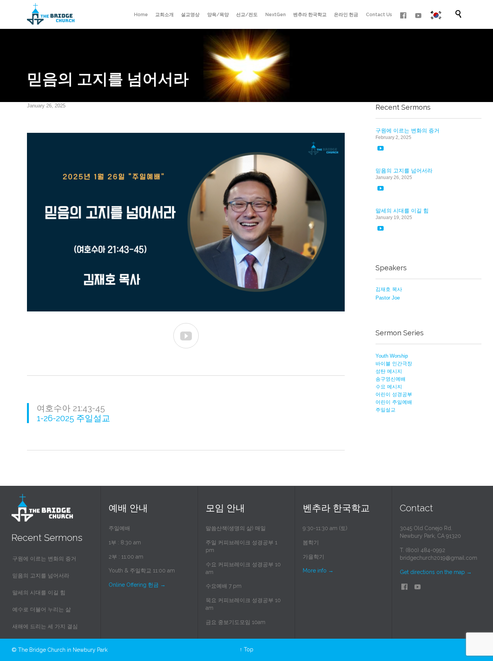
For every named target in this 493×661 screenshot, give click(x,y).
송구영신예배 (391, 379)
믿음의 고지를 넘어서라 (404, 170)
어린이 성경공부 (394, 394)
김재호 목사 (389, 289)
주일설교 (386, 410)
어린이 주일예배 (394, 402)
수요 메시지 (389, 387)
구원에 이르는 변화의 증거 (407, 130)
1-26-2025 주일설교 (73, 418)
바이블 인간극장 (394, 363)
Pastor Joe (388, 298)
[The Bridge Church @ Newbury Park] (51, 14)
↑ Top (246, 649)
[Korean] (436, 15)
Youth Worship (392, 356)
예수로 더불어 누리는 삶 (41, 609)
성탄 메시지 (389, 371)
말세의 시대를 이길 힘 (402, 211)
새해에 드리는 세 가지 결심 (45, 626)
